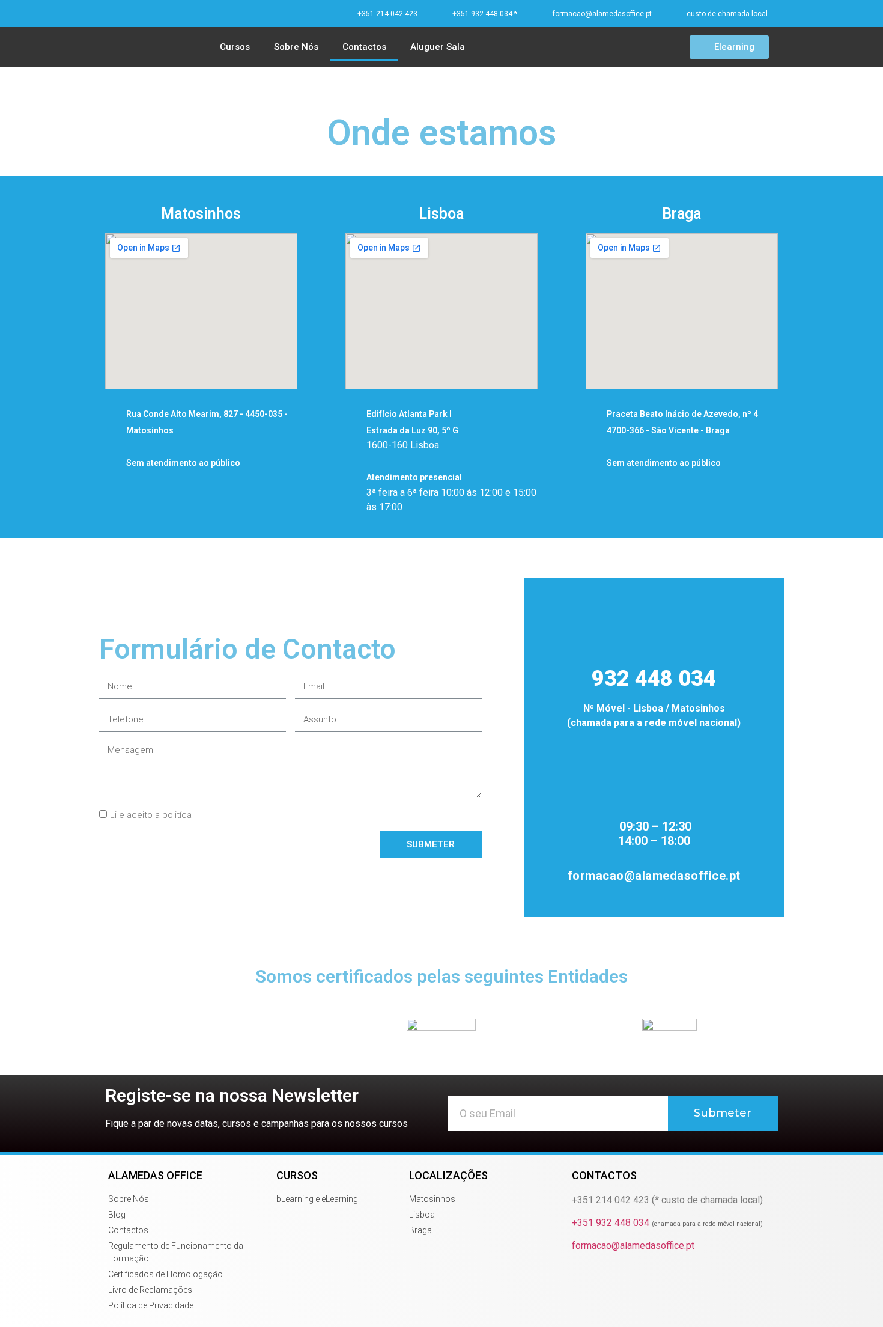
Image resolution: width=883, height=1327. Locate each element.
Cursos (235, 46)
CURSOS (297, 1175)
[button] (729, 47)
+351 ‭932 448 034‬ (667, 1222)
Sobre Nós (296, 46)
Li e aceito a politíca (151, 815)
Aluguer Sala (437, 46)
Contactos (364, 46)
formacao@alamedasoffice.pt (633, 1245)
